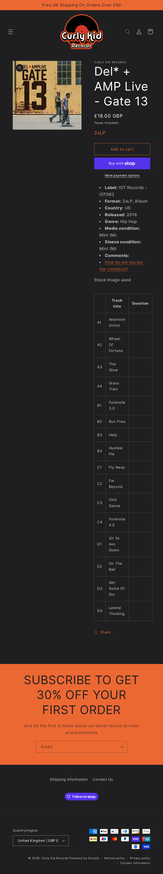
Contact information (135, 863)
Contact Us (103, 779)
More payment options (122, 175)
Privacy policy (140, 858)
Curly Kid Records (55, 858)
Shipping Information (69, 779)
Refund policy (114, 858)
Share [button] (105, 632)
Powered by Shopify (84, 858)
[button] (10, 31)
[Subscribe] (121, 747)
